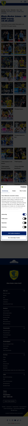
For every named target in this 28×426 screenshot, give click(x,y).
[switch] (24, 219)
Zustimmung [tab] (5, 190)
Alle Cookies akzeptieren (14, 233)
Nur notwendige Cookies (14, 237)
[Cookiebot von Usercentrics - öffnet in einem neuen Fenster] (20, 187)
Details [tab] (14, 190)
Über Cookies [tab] (23, 190)
